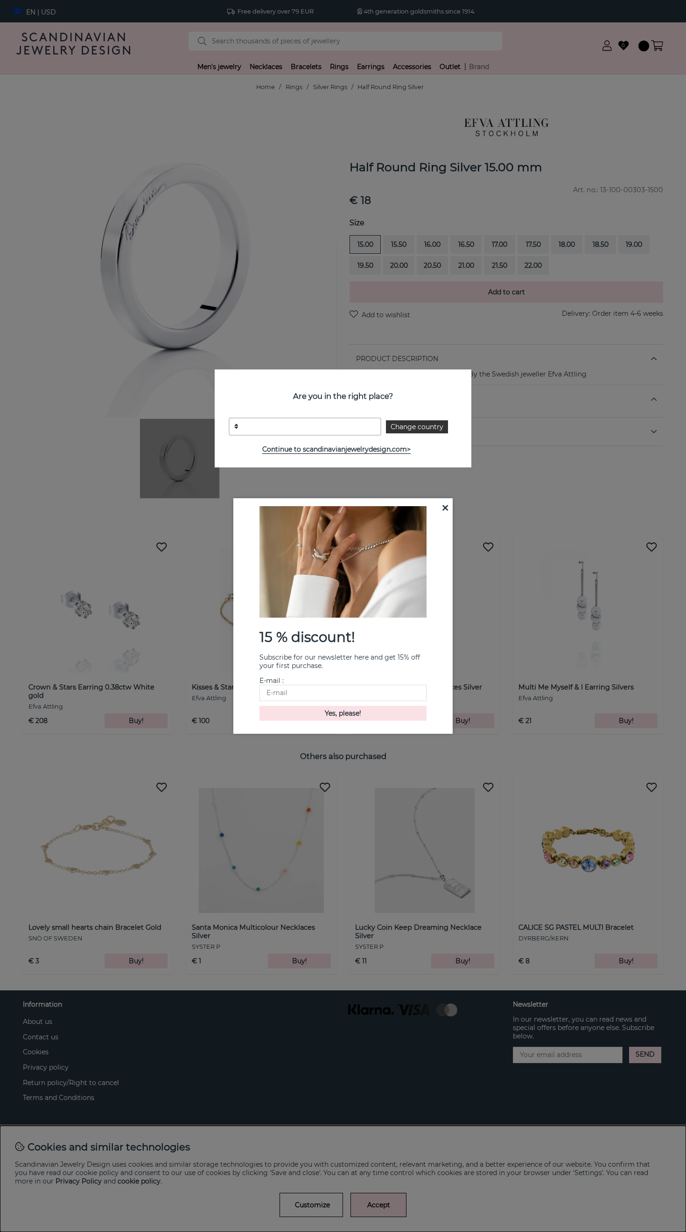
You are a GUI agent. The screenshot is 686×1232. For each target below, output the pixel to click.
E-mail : (271, 680)
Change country (417, 427)
